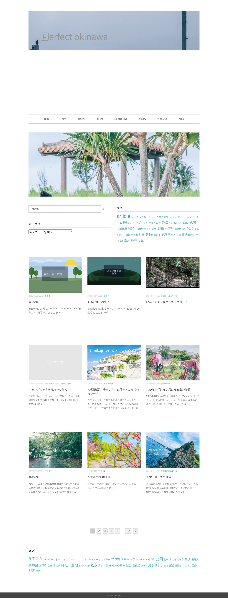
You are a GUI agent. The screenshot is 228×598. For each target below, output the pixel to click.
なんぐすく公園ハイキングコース (167, 301)
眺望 (184, 234)
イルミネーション (146, 217)
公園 (165, 222)
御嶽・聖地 (165, 228)
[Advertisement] (114, 87)
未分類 (174, 296)
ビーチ (195, 217)
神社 (184, 565)
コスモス (173, 217)
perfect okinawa (114, 595)
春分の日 (34, 301)
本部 (119, 234)
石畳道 (191, 234)
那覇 (134, 240)
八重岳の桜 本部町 (98, 477)
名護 (193, 222)
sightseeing (120, 118)
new (64, 118)
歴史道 (150, 234)
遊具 (127, 240)
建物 (154, 229)
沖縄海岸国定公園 (170, 471)
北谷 (179, 223)
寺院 (145, 229)
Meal (181, 118)
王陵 (179, 235)
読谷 (122, 241)
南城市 (185, 223)
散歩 (190, 228)
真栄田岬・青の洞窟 (158, 477)
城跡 (131, 228)
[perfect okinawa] (114, 13)
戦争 (184, 229)
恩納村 (178, 229)
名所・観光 (108, 383)
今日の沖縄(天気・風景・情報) (58, 383)
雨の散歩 (34, 477)
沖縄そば (162, 118)
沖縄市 (157, 235)
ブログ (48, 296)
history (142, 118)
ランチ (145, 223)
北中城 (173, 223)
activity (81, 118)
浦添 (164, 234)
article (123, 216)
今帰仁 (157, 223)
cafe (133, 217)
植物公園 (130, 234)
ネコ (189, 217)
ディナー (181, 217)
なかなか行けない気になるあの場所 (168, 389)
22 (128, 530)
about (47, 118)
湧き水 (172, 234)
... (63, 312)
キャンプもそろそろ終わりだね (48, 389)
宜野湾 (139, 228)
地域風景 (122, 228)
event (100, 118)
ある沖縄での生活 (98, 301)
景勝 (196, 229)
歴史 (142, 234)
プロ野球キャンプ (129, 222)
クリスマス (162, 217)
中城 (151, 223)
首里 (141, 240)
